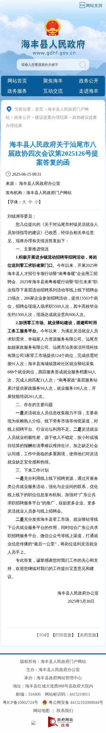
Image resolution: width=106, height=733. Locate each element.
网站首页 (17, 80)
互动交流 (53, 91)
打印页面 (63, 635)
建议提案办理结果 (51, 117)
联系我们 (65, 710)
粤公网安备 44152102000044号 (76, 702)
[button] (83, 64)
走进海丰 (89, 91)
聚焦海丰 (53, 80)
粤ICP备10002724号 (20, 702)
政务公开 (89, 80)
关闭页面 (88, 635)
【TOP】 (43, 635)
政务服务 (17, 91)
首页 (39, 109)
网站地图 (41, 710)
